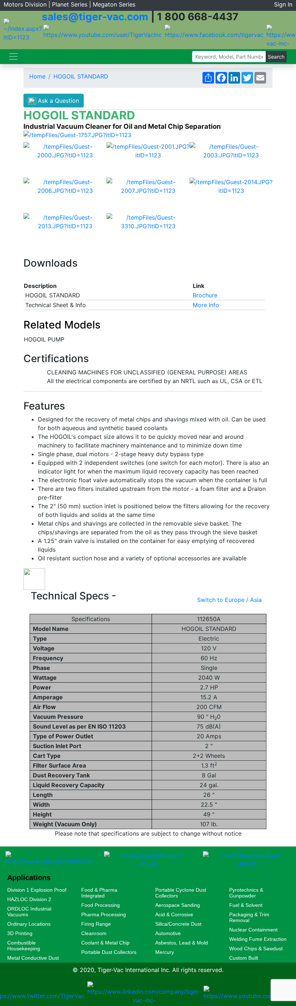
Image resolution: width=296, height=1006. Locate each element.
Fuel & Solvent (245, 905)
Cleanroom (93, 933)
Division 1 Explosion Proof (36, 890)
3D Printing (19, 933)
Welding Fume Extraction (258, 939)
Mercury (164, 952)
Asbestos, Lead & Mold (181, 943)
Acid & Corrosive (174, 914)
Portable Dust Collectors (108, 952)
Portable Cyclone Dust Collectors (180, 893)
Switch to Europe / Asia (229, 599)
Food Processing (100, 905)
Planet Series (69, 4)
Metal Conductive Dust (33, 958)
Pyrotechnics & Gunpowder (246, 893)
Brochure (205, 295)
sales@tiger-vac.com (95, 16)
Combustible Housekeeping (23, 945)
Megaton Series (114, 4)
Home (37, 76)
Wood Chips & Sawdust (256, 948)
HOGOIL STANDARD (80, 76)
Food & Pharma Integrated (99, 893)
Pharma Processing (103, 914)
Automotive (168, 933)
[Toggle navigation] (13, 56)
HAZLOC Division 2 (29, 899)
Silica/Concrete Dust (178, 924)
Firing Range (96, 924)
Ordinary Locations (29, 924)
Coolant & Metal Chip (105, 943)
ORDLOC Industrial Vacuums (29, 911)
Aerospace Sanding (177, 905)
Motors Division (25, 4)
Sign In (283, 4)
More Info (206, 305)
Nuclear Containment (253, 930)
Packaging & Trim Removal (249, 917)
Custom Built (243, 958)
